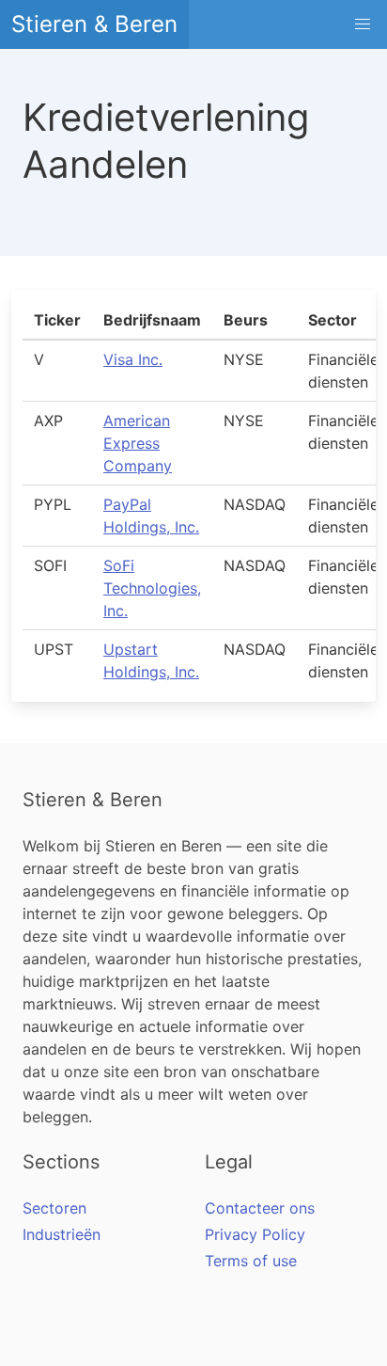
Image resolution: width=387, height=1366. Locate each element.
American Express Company (137, 443)
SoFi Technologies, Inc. (152, 588)
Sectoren (54, 1208)
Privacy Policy (255, 1234)
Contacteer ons (260, 1208)
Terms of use (251, 1260)
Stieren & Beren (94, 24)
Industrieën (62, 1234)
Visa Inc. (133, 359)
